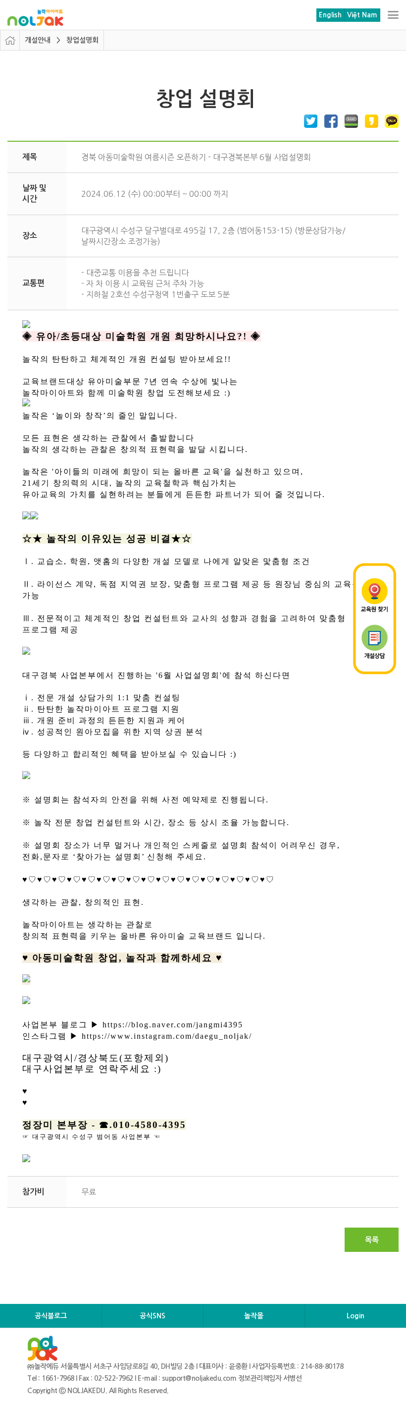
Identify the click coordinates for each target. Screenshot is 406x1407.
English (330, 14)
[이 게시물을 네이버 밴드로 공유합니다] (349, 121)
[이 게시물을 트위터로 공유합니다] (308, 121)
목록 (372, 1239)
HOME (9, 40)
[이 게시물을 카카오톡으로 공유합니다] (390, 121)
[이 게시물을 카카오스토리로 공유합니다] (369, 121)
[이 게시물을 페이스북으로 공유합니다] (329, 121)
